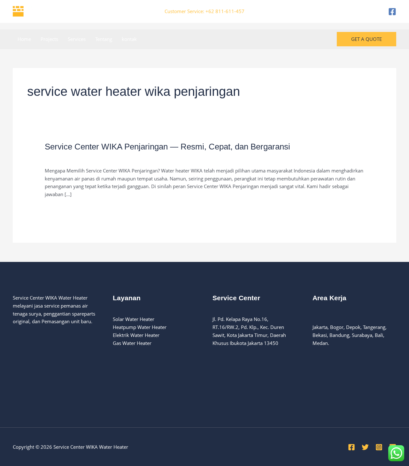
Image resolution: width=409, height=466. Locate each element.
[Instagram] (378, 447)
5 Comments (59, 157)
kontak (129, 39)
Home (24, 39)
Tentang (103, 39)
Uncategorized (93, 157)
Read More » (58, 208)
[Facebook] (351, 447)
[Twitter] (365, 447)
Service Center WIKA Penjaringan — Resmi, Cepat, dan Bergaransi (167, 146)
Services (77, 39)
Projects (49, 39)
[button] (366, 39)
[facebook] (392, 12)
